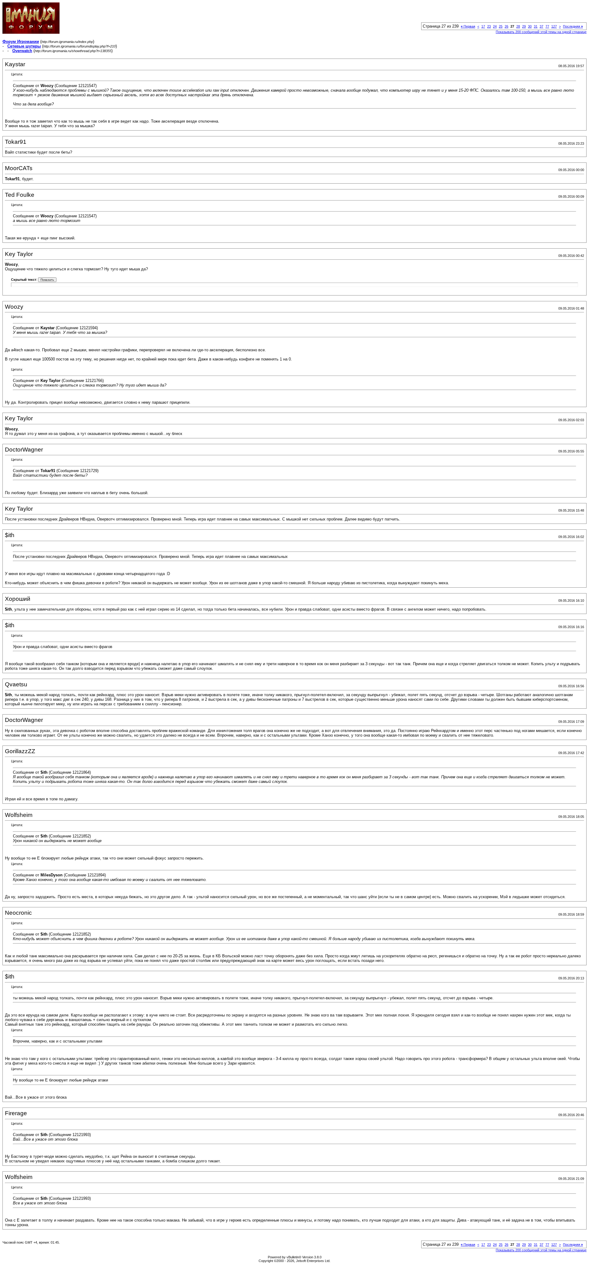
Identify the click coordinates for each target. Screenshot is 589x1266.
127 (554, 26)
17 (483, 26)
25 (500, 26)
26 (506, 26)
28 (518, 26)
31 (535, 26)
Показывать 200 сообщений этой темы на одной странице (541, 32)
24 (495, 26)
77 (547, 26)
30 (530, 26)
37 (541, 26)
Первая (468, 26)
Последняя (573, 26)
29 (524, 26)
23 (489, 26)
